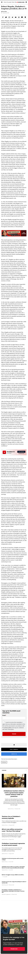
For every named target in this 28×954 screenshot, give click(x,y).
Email (4, 715)
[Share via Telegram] (12, 17)
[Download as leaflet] (18, 17)
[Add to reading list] (25, 17)
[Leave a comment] (22, 17)
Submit (14, 734)
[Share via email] (15, 17)
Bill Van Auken (4, 11)
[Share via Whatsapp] (9, 17)
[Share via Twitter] (6, 17)
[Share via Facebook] (2, 17)
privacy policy (8, 727)
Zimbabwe (4, 762)
